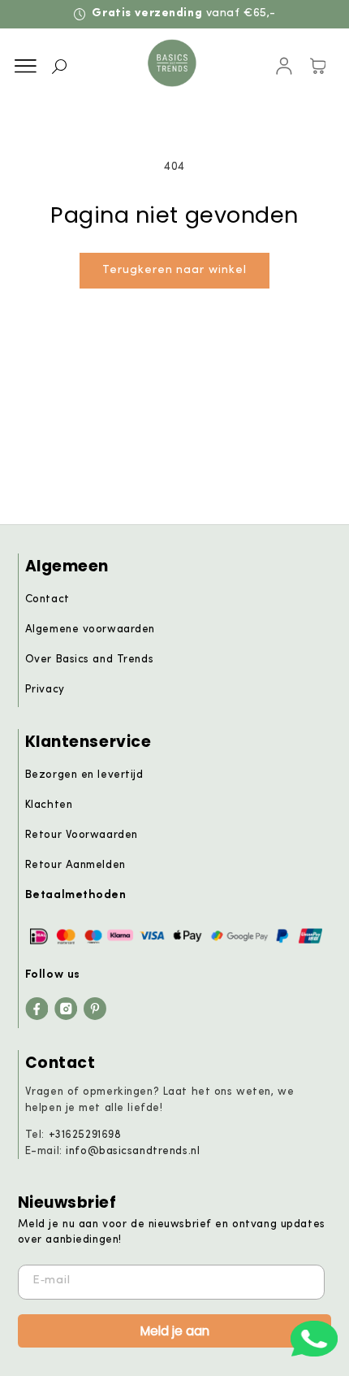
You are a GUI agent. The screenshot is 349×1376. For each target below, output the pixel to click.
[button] (25, 67)
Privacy (45, 689)
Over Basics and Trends (89, 659)
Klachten (49, 805)
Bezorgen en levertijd (84, 775)
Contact (47, 599)
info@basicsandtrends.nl (133, 1151)
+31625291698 (85, 1135)
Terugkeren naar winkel (174, 270)
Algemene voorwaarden (90, 629)
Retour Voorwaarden (81, 835)
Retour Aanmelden (75, 865)
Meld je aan (174, 1330)
